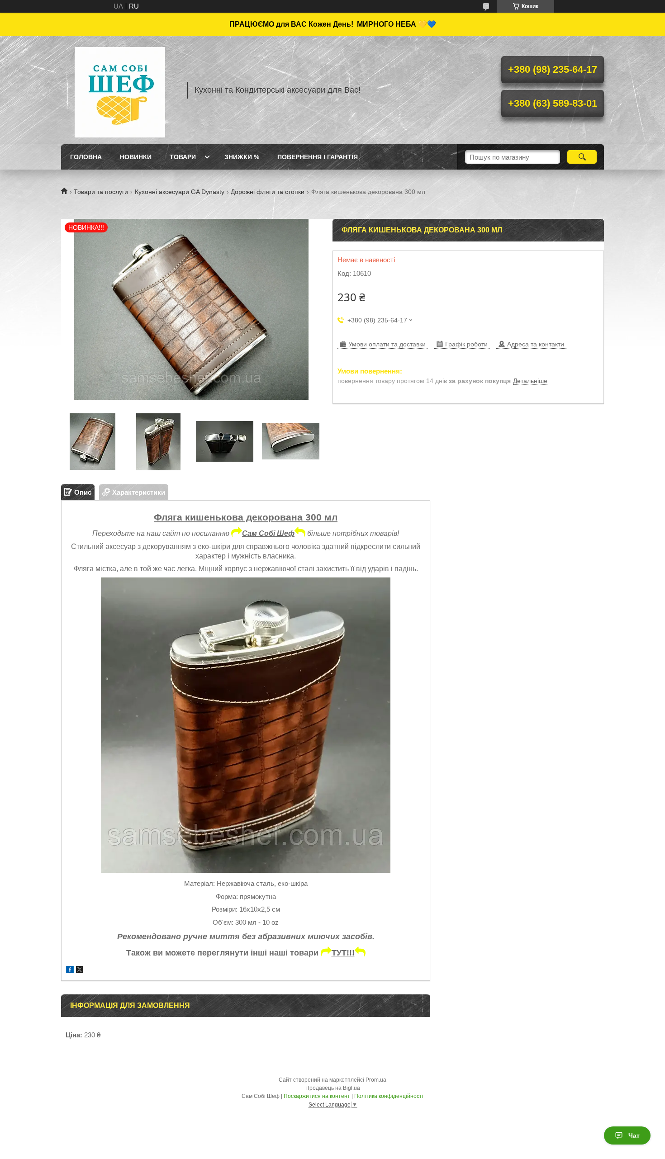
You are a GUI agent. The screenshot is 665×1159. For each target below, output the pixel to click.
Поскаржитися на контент (317, 1096)
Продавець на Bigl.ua (332, 1088)
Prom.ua (376, 1080)
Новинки (136, 157)
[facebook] (70, 971)
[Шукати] (582, 157)
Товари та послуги (101, 191)
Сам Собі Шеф (268, 533)
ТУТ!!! (343, 952)
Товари (183, 157)
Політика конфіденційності (388, 1096)
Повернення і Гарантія (317, 157)
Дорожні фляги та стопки (267, 191)
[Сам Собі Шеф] (120, 90)
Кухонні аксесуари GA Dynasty (179, 191)
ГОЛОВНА (86, 157)
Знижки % (241, 157)
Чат (634, 1135)
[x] (79, 971)
